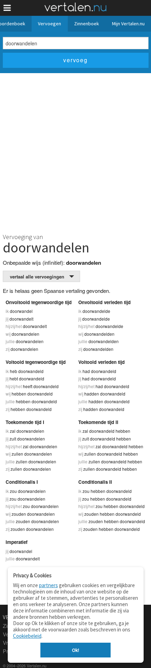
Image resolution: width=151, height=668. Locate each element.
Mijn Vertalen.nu (128, 23)
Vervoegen (49, 23)
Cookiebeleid (27, 635)
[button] (7, 8)
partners (48, 585)
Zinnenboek (86, 23)
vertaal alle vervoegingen (37, 276)
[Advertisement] (75, 152)
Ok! (75, 650)
